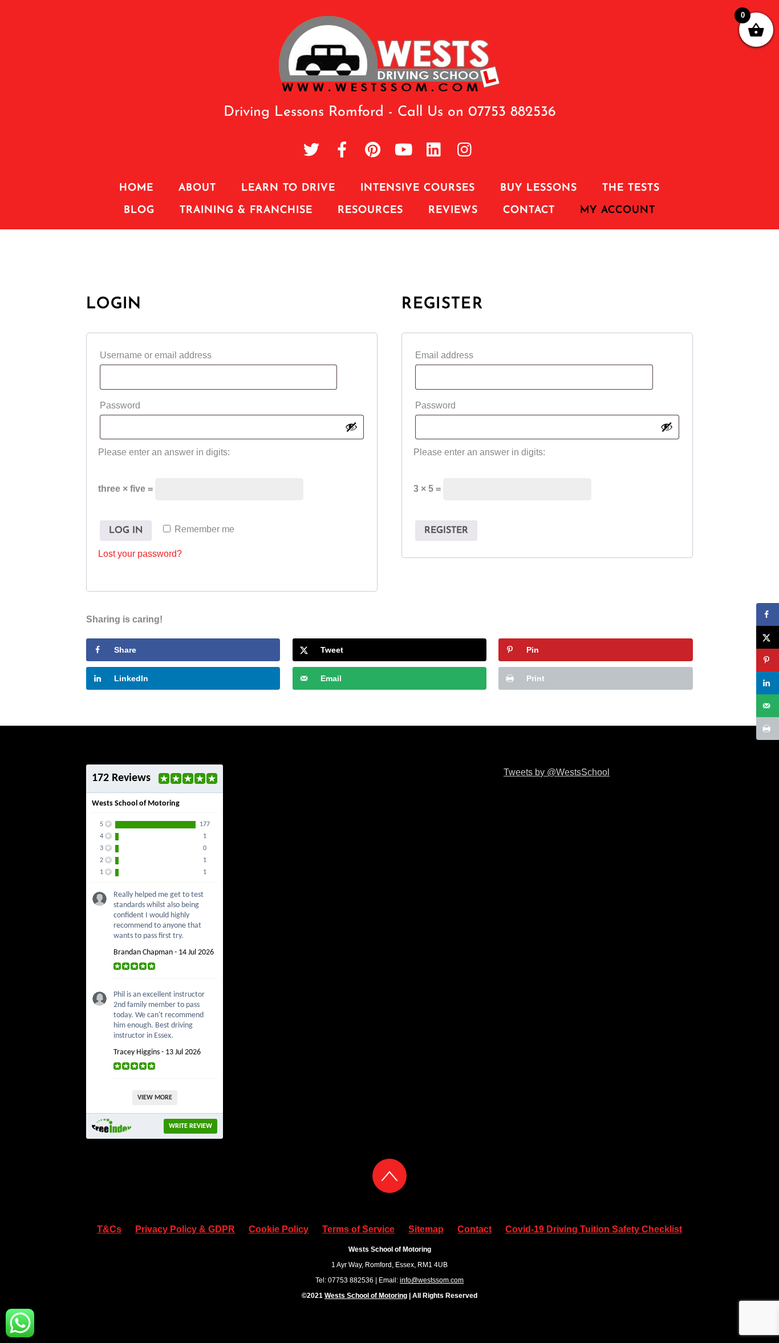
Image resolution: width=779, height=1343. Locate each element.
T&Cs (109, 1229)
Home (136, 188)
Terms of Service (358, 1229)
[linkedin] (434, 150)
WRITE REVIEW (190, 1126)
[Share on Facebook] (767, 614)
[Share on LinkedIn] (767, 683)
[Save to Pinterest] (767, 660)
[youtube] (403, 150)
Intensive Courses (417, 188)
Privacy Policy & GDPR (185, 1229)
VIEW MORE (154, 1097)
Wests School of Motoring (365, 1296)
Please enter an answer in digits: (164, 452)
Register (446, 530)
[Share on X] (767, 637)
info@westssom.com (432, 1280)
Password (141, 405)
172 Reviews (121, 778)
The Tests (631, 188)
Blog (139, 210)
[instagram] (465, 150)
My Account (617, 210)
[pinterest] (373, 150)
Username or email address (177, 355)
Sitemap (426, 1229)
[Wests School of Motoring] (390, 89)
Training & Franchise (246, 210)
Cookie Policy (279, 1229)
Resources (370, 210)
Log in (126, 530)
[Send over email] (767, 705)
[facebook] (342, 150)
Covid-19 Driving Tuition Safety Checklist (593, 1229)
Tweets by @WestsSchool (557, 772)
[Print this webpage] (767, 728)
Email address (465, 355)
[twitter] (311, 150)
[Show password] (351, 426)
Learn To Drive (288, 188)
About (197, 188)
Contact (529, 210)
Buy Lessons (538, 188)
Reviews (453, 210)
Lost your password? (140, 554)
